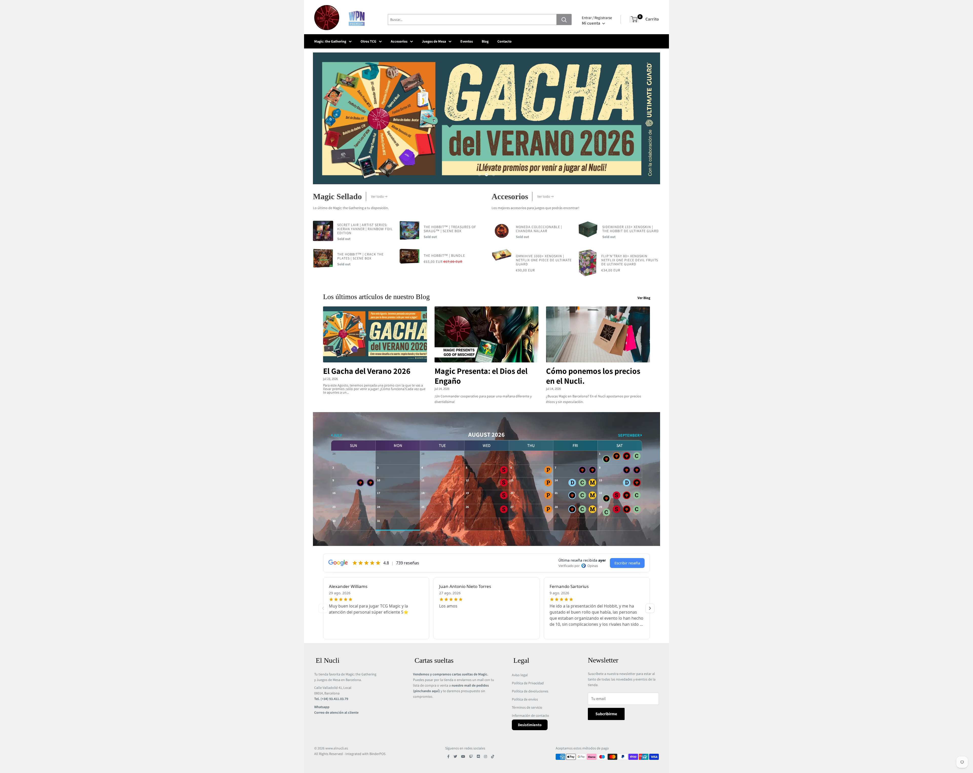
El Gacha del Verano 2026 (366, 370)
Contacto (504, 41)
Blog (485, 41)
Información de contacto (530, 715)
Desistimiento (529, 724)
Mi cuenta (591, 23)
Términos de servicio (527, 707)
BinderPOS (377, 753)
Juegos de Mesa (434, 41)
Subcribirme (606, 713)
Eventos (466, 41)
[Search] (564, 19)
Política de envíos (525, 699)
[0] (634, 19)
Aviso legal (520, 675)
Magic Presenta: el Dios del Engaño (481, 375)
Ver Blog (644, 298)
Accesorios (399, 41)
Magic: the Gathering (330, 41)
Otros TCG (368, 41)
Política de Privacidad (528, 683)
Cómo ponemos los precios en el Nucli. (593, 375)
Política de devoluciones (530, 691)
